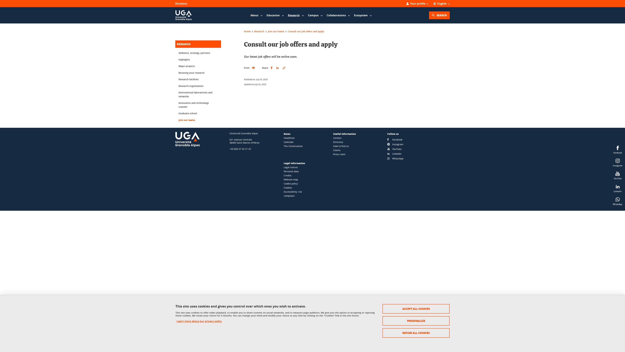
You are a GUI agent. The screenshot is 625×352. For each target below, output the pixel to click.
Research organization (191, 86)
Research (183, 44)
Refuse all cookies (416, 333)
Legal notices (291, 167)
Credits (288, 175)
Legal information (294, 163)
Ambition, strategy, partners (194, 52)
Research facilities (189, 79)
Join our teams (187, 120)
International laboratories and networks (195, 94)
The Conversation (293, 146)
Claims (336, 150)
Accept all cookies (416, 309)
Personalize (416, 321)
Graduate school (188, 113)
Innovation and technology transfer (194, 104)
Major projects (187, 66)
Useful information (344, 133)
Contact (337, 137)
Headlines (289, 137)
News (287, 133)
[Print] (253, 68)
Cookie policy (291, 183)
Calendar (289, 142)
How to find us (341, 146)
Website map (291, 179)
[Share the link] (284, 68)
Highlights (184, 59)
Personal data (291, 171)
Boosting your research (192, 72)
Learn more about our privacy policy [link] (199, 321)
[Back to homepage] (183, 15)
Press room (339, 154)
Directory (338, 142)
